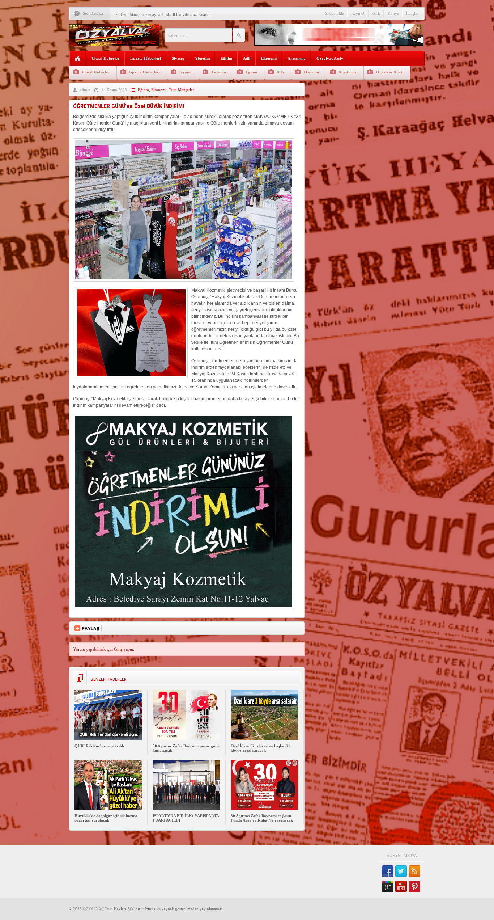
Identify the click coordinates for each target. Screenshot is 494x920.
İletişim (412, 13)
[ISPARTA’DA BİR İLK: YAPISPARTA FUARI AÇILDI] (186, 808)
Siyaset (178, 58)
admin (85, 90)
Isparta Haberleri (145, 58)
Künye (393, 13)
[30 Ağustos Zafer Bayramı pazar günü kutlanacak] (186, 738)
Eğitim (226, 58)
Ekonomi (269, 58)
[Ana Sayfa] (77, 59)
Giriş (376, 13)
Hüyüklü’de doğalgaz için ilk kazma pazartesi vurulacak (105, 818)
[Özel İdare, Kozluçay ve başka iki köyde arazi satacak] (264, 738)
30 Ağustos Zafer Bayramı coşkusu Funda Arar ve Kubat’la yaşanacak (262, 818)
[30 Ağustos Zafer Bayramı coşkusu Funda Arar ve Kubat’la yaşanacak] (264, 808)
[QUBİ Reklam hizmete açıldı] (108, 738)
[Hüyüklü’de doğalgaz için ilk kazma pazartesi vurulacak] (108, 808)
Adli (246, 58)
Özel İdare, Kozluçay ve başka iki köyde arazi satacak (166, 14)
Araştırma (297, 58)
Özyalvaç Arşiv (329, 58)
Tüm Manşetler (181, 90)
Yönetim (202, 58)
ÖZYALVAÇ (93, 909)
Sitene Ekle (334, 13)
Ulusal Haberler (105, 58)
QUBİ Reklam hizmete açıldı (99, 746)
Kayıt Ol (358, 13)
